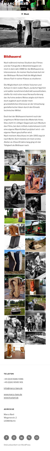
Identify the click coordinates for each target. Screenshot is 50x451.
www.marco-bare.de (13, 394)
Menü (26, 14)
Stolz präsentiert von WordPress (17, 445)
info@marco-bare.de (13, 388)
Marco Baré (16, 4)
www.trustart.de (11, 398)
